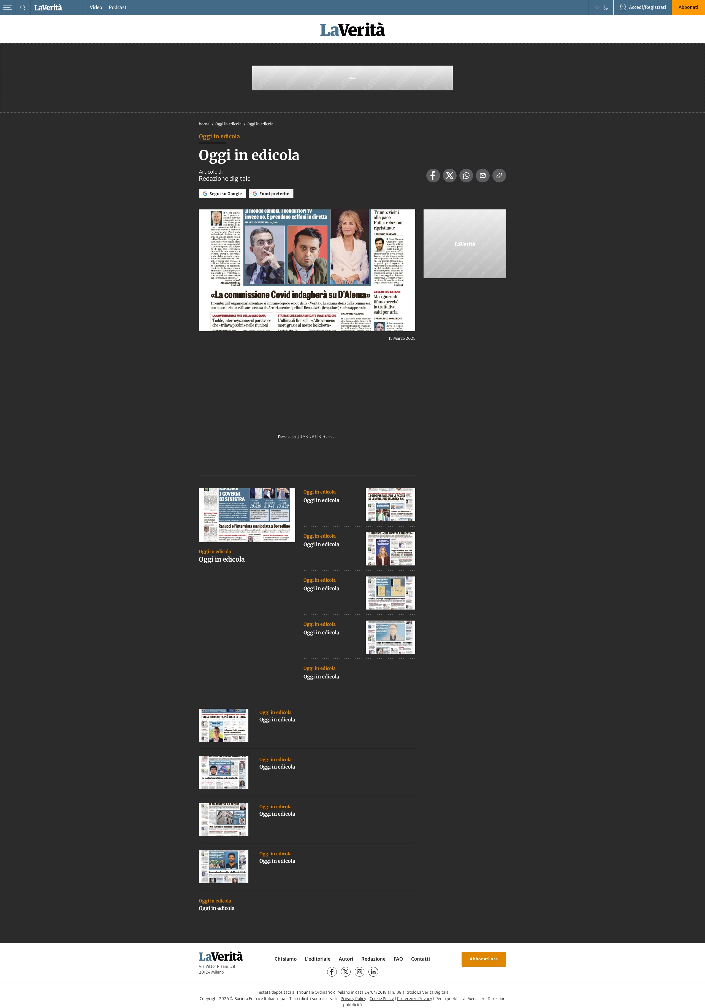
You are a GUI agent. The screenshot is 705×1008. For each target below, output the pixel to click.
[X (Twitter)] (346, 972)
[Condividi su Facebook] (433, 175)
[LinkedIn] (373, 972)
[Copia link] (499, 175)
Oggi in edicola (228, 124)
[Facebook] (332, 972)
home (204, 124)
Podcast (117, 7)
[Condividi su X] (450, 175)
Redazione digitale (225, 178)
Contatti (420, 959)
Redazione (373, 959)
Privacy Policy (353, 998)
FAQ (398, 959)
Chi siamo (286, 959)
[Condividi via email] (483, 175)
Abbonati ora (484, 958)
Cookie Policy (382, 998)
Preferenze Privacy (414, 998)
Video (96, 7)
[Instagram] (359, 972)
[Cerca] (22, 7)
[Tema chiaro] (597, 7)
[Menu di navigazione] (7, 7)
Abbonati (688, 7)
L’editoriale (317, 959)
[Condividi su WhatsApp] (466, 175)
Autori (346, 959)
